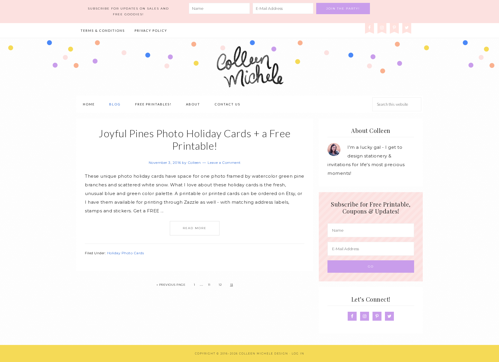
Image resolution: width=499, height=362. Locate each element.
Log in (298, 353)
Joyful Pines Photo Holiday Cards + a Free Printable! (194, 139)
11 (209, 285)
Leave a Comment (224, 162)
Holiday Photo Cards (125, 253)
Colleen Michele (249, 67)
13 (231, 285)
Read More (194, 228)
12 (220, 285)
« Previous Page (171, 285)
